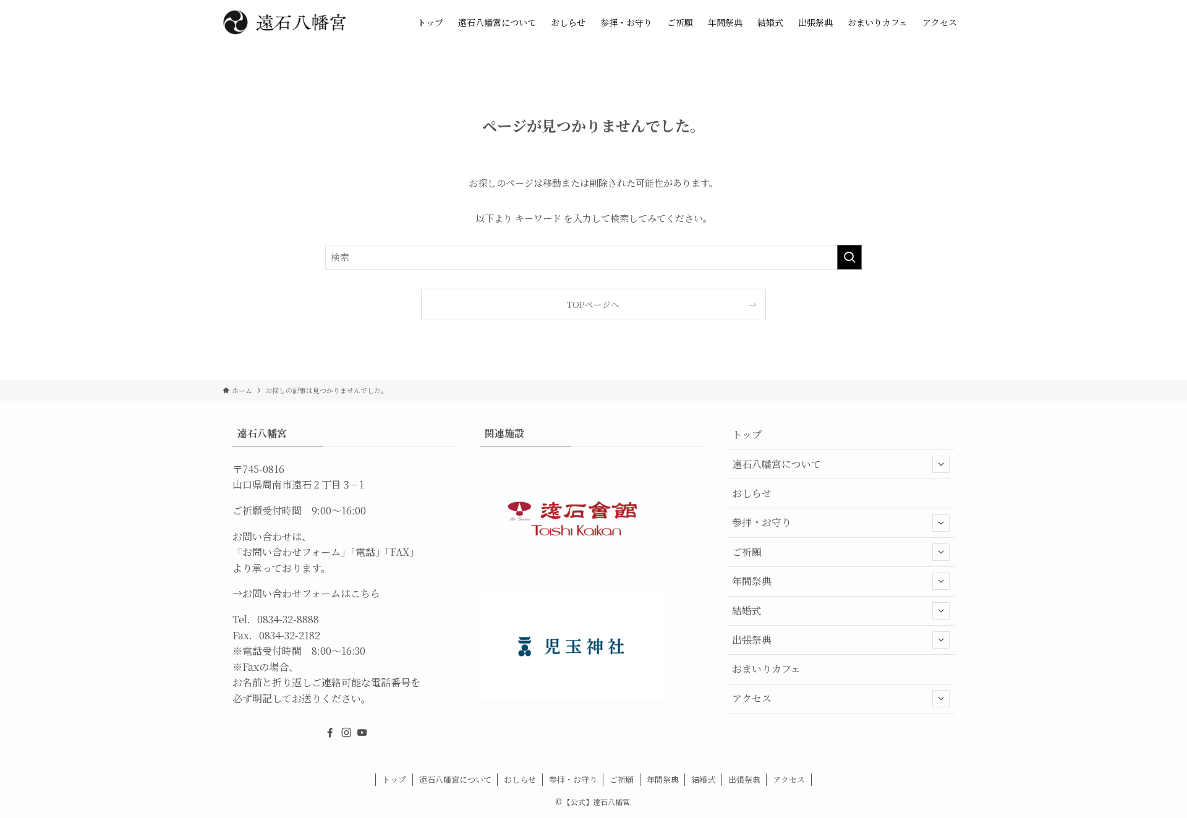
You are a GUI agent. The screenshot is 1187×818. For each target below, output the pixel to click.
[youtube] (362, 732)
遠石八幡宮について (776, 464)
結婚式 (747, 610)
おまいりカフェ (766, 669)
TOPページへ (593, 304)
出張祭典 (752, 640)
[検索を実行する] (849, 257)
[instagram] (346, 732)
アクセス (752, 698)
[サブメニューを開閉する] (941, 464)
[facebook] (330, 732)
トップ (747, 434)
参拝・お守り (761, 522)
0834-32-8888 (288, 619)
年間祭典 (752, 581)
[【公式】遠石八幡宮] (284, 22)
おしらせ (752, 493)
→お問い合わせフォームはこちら (306, 593)
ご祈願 (747, 552)
